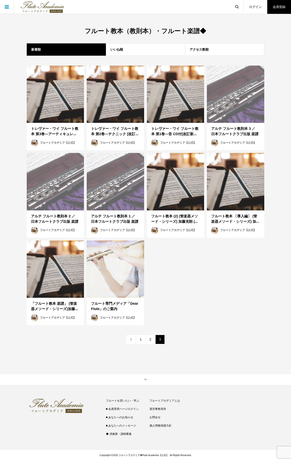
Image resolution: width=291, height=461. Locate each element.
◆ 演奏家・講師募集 (119, 433)
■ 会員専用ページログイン (122, 408)
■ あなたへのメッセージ (121, 425)
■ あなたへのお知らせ (119, 417)
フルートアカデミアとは (164, 400)
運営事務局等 (157, 408)
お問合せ (155, 417)
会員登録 (279, 7)
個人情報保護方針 (160, 425)
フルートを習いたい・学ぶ (122, 400)
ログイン (255, 7)
